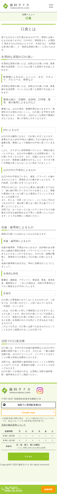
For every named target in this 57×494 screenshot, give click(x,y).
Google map (28, 412)
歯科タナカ (19, 6)
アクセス (28, 457)
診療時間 (48, 489)
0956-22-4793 (13, 490)
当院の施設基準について (13, 425)
